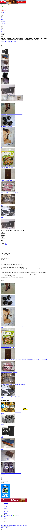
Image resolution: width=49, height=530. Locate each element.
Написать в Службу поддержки (5, 526)
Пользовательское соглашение (4, 524)
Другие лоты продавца (4, 281)
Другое (5, 243)
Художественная (11, 41)
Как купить (5, 506)
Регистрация (2, 30)
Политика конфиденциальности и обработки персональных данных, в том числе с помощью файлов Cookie (14, 525)
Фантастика (6, 242)
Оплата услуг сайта (3, 516)
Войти (1, 29)
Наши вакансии (6, 503)
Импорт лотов (5, 508)
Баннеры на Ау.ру (6, 511)
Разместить (2, 19)
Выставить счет (6, 513)
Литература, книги (6, 41)
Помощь (2, 505)
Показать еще (2, 474)
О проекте (2, 502)
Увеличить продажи (6, 507)
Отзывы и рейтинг (6, 509)
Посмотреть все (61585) (4, 218)
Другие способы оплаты (5, 519)
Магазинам (5, 512)
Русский (6, 244)
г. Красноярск (2, 41)
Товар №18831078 (15, 41)
